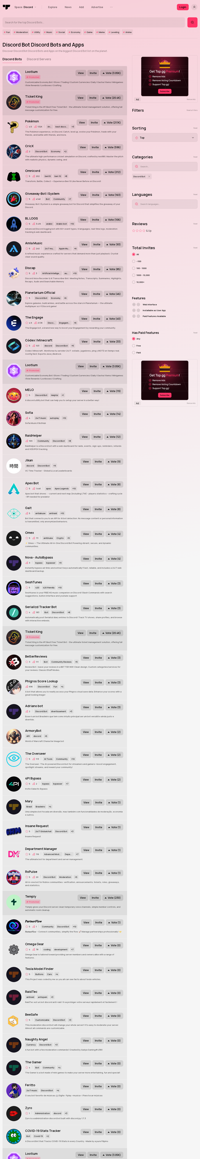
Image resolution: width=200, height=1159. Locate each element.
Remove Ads (191, 99)
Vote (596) (114, 147)
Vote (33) (115, 341)
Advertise (97, 7)
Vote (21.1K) (114, 122)
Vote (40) (115, 318)
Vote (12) (115, 437)
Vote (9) (116, 461)
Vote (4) (116, 534)
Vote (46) (115, 294)
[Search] (192, 22)
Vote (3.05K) (113, 73)
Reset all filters (192, 110)
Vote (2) (116, 732)
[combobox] (164, 137)
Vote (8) (116, 484)
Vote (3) (116, 583)
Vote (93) (115, 244)
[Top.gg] (7, 7)
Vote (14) (115, 414)
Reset (195, 128)
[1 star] (133, 230)
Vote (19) (115, 391)
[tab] (12, 59)
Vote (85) (115, 269)
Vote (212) (114, 172)
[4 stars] (143, 230)
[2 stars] (137, 230)
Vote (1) (116, 802)
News (68, 7)
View (81, 73)
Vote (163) (114, 195)
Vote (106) (114, 219)
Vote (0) (116, 945)
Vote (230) (114, 897)
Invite (93, 73)
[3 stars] (140, 230)
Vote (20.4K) (113, 98)
